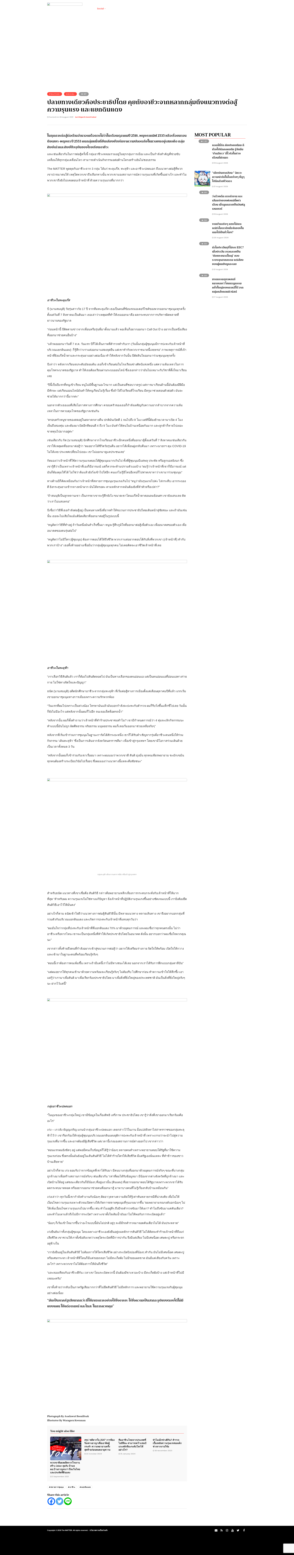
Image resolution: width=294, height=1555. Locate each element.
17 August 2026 (220, 297)
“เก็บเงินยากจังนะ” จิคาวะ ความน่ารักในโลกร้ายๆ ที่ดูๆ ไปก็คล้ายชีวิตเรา (228, 177)
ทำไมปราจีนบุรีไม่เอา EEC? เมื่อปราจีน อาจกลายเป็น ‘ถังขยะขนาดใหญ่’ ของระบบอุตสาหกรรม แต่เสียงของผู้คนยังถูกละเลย (228, 255)
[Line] (68, 1501)
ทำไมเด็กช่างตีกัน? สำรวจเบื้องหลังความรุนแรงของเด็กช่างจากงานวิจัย (167, 1443)
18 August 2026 (220, 163)
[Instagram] (227, 1530)
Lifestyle (113, 8)
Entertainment (153, 8)
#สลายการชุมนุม (56, 1487)
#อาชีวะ (71, 1487)
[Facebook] (51, 1501)
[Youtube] (232, 1530)
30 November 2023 (163, 1450)
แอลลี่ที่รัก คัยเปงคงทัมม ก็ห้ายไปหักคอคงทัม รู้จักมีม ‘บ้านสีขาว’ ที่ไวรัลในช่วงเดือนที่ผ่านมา (228, 151)
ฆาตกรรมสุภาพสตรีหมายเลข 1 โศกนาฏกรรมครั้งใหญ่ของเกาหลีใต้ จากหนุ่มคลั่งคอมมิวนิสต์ (227, 285)
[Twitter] (59, 1501)
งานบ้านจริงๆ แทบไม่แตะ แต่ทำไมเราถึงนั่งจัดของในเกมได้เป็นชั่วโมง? (228, 228)
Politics (54, 94)
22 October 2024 (94, 1454)
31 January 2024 (127, 1454)
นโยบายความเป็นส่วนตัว (99, 1530)
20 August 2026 (220, 237)
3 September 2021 (60, 1476)
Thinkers (170, 8)
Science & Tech (131, 8)
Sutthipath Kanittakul (85, 117)
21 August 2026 (220, 186)
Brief (89, 8)
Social (100, 8)
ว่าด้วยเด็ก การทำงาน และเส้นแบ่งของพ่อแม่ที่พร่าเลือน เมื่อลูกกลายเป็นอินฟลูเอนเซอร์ (228, 202)
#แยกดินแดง (85, 1487)
